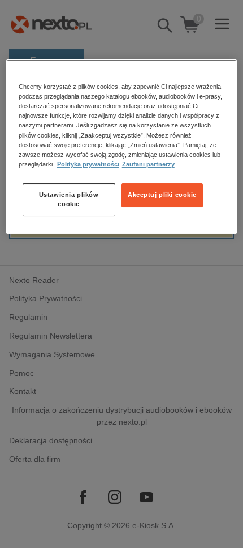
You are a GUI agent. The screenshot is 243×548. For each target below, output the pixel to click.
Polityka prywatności (88, 164)
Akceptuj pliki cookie (162, 194)
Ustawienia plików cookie (69, 199)
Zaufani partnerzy (148, 164)
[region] (121, 146)
